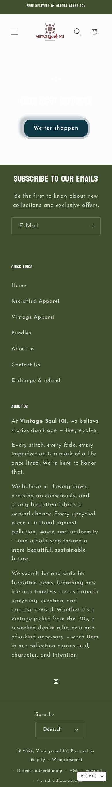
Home (18, 285)
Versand (94, 771)
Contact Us (25, 365)
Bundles (21, 333)
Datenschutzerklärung (40, 771)
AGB (74, 771)
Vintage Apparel (33, 317)
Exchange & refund (36, 380)
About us (22, 349)
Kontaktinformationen (59, 781)
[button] (15, 32)
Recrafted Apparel (35, 301)
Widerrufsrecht (67, 760)
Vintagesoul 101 (52, 751)
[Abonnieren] (92, 226)
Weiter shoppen (56, 128)
